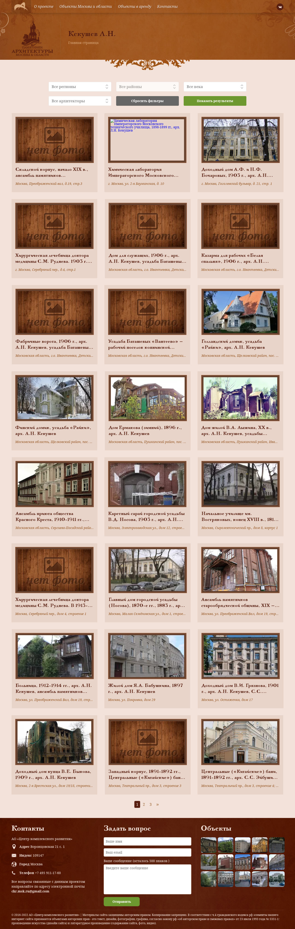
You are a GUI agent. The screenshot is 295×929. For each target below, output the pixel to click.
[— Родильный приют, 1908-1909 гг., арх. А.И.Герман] (243, 862)
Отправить (121, 901)
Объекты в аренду (134, 6)
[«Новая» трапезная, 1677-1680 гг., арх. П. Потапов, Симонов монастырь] (260, 879)
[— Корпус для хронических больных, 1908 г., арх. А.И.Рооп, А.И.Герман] (243, 845)
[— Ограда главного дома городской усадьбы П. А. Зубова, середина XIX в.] (277, 845)
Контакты (167, 6)
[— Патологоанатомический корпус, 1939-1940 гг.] (225, 862)
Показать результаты (215, 101)
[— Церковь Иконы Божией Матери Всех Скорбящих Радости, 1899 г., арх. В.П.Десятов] (260, 862)
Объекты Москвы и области (85, 6)
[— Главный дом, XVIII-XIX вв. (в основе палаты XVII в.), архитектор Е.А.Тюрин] (208, 845)
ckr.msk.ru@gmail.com (30, 891)
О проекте (43, 6)
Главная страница (83, 42)
